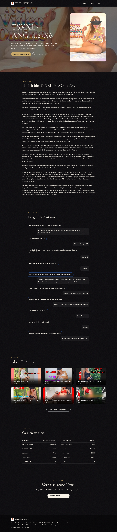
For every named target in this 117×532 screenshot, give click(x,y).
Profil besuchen (58, 496)
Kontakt (102, 3)
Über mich (82, 3)
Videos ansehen (21, 54)
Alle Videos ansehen (58, 409)
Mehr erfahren (40, 54)
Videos (93, 3)
